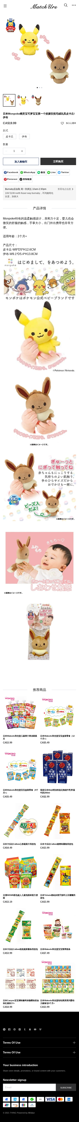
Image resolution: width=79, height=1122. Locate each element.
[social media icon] (4, 1030)
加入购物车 (21, 161)
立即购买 (58, 161)
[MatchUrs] (44, 6)
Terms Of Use (11, 1042)
